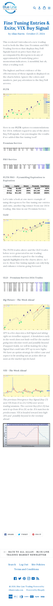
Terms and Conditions (26, 569)
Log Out (23, 564)
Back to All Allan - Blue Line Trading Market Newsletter (28, 553)
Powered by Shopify (35, 590)
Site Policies (38, 564)
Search (12, 564)
